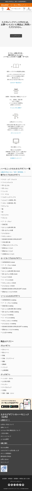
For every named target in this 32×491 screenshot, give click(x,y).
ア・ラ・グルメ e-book (9, 265)
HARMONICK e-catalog (9, 300)
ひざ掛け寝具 (6, 381)
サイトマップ (5, 462)
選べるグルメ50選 (7, 230)
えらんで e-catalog (7, 315)
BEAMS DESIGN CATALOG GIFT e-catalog (15, 326)
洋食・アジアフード (8, 358)
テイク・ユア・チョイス (9, 179)
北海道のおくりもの (8, 254)
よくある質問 (5, 439)
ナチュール (5, 206)
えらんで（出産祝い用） (9, 200)
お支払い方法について (7, 424)
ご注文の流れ (5, 433)
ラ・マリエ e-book (7, 280)
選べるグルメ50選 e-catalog (10, 312)
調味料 (4, 364)
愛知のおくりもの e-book (9, 292)
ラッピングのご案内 (15, 108)
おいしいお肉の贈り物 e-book (11, 271)
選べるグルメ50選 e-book (9, 274)
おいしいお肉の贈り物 (8, 227)
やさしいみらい (6, 236)
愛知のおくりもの (7, 251)
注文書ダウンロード (15, 158)
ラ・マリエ (5, 194)
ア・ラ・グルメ (6, 221)
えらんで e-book (7, 277)
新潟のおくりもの (7, 248)
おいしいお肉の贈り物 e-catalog (11, 309)
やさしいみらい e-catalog (9, 321)
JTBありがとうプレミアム (10, 245)
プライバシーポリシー (16, 481)
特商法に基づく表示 (24, 478)
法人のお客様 (5, 447)
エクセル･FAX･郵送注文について (10, 430)
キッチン (5, 384)
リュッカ (5, 191)
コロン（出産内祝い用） (9, 203)
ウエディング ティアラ (9, 197)
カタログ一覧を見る (15, 82)
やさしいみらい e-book (9, 283)
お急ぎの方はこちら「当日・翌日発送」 (12, 172)
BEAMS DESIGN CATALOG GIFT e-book (14, 289)
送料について (5, 427)
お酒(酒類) (5, 370)
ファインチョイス (7, 182)
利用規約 (10, 478)
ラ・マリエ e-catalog (8, 318)
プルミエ (4, 218)
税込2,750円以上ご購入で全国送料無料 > (16, 1)
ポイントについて (15, 133)
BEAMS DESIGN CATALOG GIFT (12, 239)
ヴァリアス (5, 215)
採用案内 (16, 478)
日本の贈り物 (6, 242)
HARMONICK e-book (8, 262)
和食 (3, 355)
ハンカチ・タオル (7, 378)
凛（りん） (5, 188)
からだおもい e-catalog (9, 323)
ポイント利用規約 (6, 453)
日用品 (4, 390)
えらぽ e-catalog (7, 332)
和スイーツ (5, 352)
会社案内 (4, 478)
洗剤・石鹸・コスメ (8, 393)
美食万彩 (5, 224)
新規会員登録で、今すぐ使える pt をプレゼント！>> (16, 5)
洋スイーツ (5, 349)
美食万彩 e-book (7, 268)
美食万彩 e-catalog (7, 306)
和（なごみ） (6, 185)
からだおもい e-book (8, 286)
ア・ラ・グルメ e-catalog (9, 303)
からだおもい (6, 233)
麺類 (3, 361)
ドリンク (5, 367)
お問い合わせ (5, 459)
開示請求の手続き (6, 456)
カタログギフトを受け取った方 (10, 450)
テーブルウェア (6, 387)
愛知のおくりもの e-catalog (10, 329)
